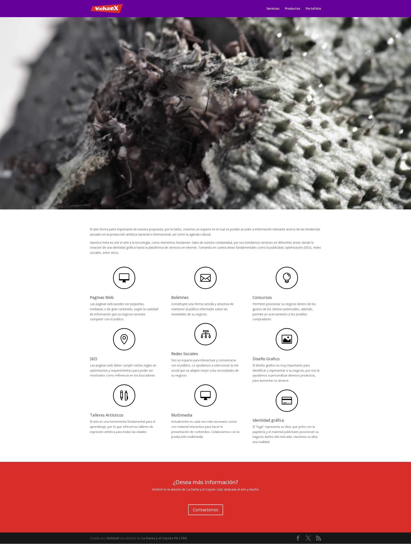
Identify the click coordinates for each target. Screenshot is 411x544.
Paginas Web (102, 297)
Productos (292, 8)
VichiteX (112, 538)
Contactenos (205, 510)
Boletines (180, 297)
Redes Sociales (184, 353)
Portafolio (313, 8)
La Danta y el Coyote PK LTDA (164, 538)
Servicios (273, 8)
